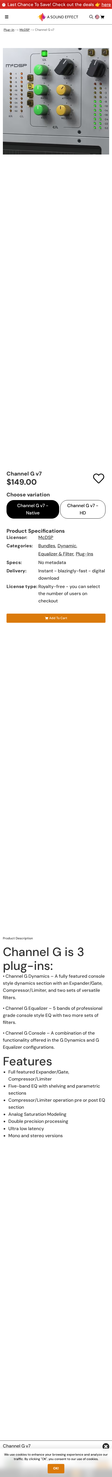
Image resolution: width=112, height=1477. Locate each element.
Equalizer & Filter (55, 554)
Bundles (46, 546)
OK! (56, 1468)
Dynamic (67, 546)
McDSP (25, 30)
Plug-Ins (84, 554)
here (106, 4)
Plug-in (9, 30)
